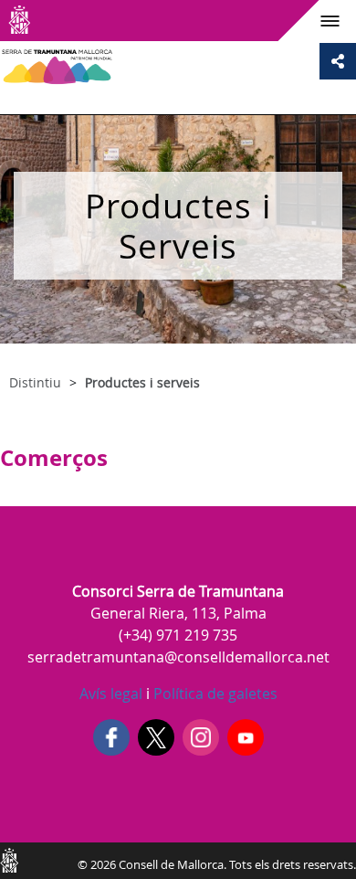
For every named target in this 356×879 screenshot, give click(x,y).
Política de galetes (213, 693)
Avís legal (110, 693)
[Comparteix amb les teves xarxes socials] (337, 61)
